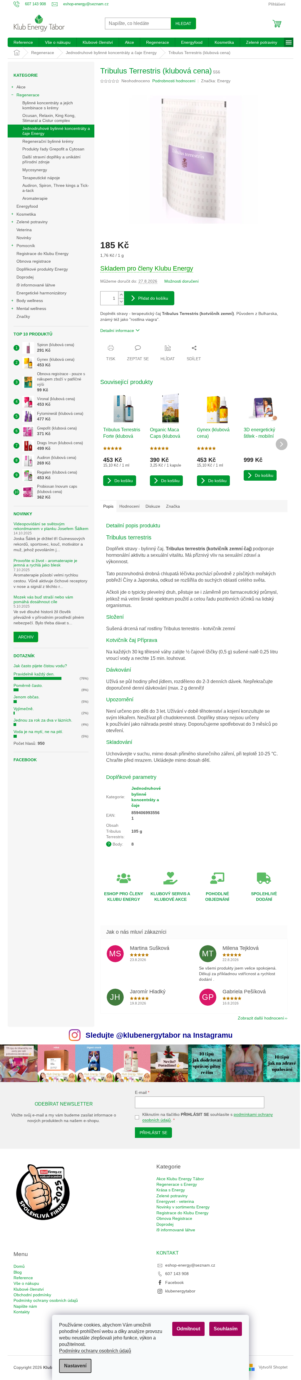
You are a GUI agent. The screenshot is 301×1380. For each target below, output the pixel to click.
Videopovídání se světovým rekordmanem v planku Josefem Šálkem (51, 526)
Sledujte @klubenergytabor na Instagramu (159, 1035)
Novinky (23, 237)
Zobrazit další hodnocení (261, 1018)
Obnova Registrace (174, 1218)
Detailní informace (117, 330)
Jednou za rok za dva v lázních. (43, 720)
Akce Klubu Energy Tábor (180, 1178)
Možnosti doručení (181, 281)
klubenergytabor (180, 1291)
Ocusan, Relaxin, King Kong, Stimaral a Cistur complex (49, 118)
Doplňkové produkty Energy (42, 269)
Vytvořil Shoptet (273, 1367)
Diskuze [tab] (153, 506)
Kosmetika (26, 214)
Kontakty (22, 1311)
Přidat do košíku (153, 298)
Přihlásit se (153, 1132)
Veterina (24, 229)
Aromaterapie (35, 198)
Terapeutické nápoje (41, 177)
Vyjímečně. (24, 708)
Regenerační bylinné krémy (47, 141)
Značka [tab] (173, 506)
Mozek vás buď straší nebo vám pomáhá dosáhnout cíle (43, 599)
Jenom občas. (27, 697)
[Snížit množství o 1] (121, 301)
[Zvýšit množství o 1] (121, 294)
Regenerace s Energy (176, 1184)
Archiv (26, 637)
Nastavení (75, 1365)
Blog (18, 1272)
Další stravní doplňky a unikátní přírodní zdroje (51, 159)
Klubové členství (29, 1289)
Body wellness (29, 300)
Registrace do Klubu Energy (43, 253)
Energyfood (27, 206)
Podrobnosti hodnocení (173, 80)
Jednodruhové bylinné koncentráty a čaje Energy (56, 131)
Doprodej (25, 277)
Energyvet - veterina (175, 1201)
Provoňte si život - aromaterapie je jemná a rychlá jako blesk (45, 563)
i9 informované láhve (35, 285)
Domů (19, 1266)
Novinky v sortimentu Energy (183, 1207)
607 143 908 (177, 1273)
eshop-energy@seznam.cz (190, 1265)
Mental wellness (31, 308)
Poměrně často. (28, 685)
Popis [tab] (108, 506)
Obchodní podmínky (32, 1294)
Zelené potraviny (32, 221)
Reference (23, 1277)
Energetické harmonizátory (41, 293)
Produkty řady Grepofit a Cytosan (53, 149)
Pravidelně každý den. (34, 674)
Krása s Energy (170, 1190)
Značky (23, 316)
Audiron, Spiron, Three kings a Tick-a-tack (55, 188)
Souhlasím (226, 1328)
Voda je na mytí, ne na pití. (38, 731)
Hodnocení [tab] (129, 506)
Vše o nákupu (26, 1283)
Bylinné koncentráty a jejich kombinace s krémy (47, 105)
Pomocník (25, 245)
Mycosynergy (34, 169)
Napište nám (25, 1306)
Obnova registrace (33, 261)
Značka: (215, 80)
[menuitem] (23, 42)
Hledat (183, 23)
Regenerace (27, 95)
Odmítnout (188, 1328)
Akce (21, 87)
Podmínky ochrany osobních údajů (95, 1350)
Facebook (174, 1282)
